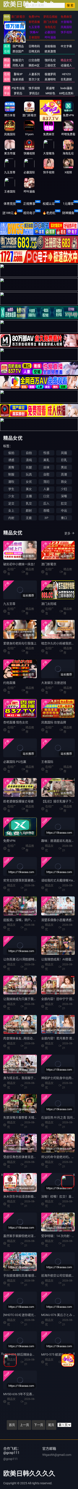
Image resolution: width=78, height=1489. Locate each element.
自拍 (29, 453)
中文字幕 (66, 46)
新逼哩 (50, 88)
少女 (11, 496)
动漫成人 (66, 65)
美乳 (46, 460)
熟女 (64, 481)
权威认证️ (49, 203)
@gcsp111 (10, 1459)
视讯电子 (29, 213)
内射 (11, 518)
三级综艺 (50, 65)
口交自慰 (34, 60)
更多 (67, 533)
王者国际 (47, 761)
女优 (29, 481)
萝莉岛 (18, 93)
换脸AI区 (34, 65)
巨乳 (64, 460)
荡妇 (46, 481)
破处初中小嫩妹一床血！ (20, 564)
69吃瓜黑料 (66, 93)
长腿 (29, 467)
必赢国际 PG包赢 (14, 761)
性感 (46, 453)
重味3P (18, 74)
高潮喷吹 (50, 79)
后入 (46, 503)
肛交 (64, 503)
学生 (11, 489)
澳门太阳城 (48, 603)
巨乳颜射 (66, 79)
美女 (29, 489)
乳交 (29, 503)
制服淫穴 (18, 60)
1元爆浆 (68, 203)
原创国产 (18, 51)
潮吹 (11, 481)
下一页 (38, 1425)
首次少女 (34, 79)
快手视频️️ (34, 88)
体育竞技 (10, 203)
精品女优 (66, 60)
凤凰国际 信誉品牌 (53, 722)
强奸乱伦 (50, 60)
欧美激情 (50, 51)
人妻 (46, 489)
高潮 (64, 474)
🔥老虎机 (48, 213)
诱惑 (11, 460)
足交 (11, 503)
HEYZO (66, 74)
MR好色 (50, 93)
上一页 (24, 1425)
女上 (11, 510)
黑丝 (64, 467)
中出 (64, 510)
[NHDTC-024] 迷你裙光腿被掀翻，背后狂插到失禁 (36, 1315)
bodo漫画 (66, 88)
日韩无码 (34, 51)
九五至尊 (9, 603)
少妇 (64, 489)
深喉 (64, 496)
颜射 (29, 510)
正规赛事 (29, 203)
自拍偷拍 (50, 46)
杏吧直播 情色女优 (15, 722)
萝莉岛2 (34, 93)
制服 (11, 474)
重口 (64, 518)
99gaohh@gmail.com (56, 1454)
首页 (12, 1425)
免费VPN (9, 840)
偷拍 (11, 453)
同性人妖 (18, 65)
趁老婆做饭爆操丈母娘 (18, 801)
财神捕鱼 (68, 213)
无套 (29, 518)
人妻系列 (34, 74)
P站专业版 (18, 88)
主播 (29, 496)
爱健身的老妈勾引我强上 (20, 643)
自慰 (46, 474)
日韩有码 (34, 46)
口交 (46, 496)
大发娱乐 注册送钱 (53, 682)
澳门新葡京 (48, 564)
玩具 (29, 474)
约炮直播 (9, 682)
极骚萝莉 (50, 74)
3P (46, 518)
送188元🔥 (9, 213)
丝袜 (46, 467)
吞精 (46, 510)
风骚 (64, 453)
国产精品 (18, 46)
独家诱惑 (18, 79)
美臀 (11, 467)
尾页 (51, 1425)
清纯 (29, 460)
